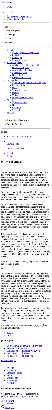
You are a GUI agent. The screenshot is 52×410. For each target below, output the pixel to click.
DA (4, 136)
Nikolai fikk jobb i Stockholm (20, 356)
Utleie (14, 87)
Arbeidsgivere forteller (22, 70)
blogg (9, 156)
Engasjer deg (12, 378)
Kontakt (8, 42)
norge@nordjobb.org (29, 396)
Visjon (15, 95)
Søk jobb (9, 27)
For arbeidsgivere (12, 30)
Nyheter (15, 105)
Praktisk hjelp (18, 55)
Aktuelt (8, 38)
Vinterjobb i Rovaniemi (17, 348)
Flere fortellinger (8, 360)
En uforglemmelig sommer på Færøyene (24, 346)
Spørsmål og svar (19, 60)
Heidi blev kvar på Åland (18, 353)
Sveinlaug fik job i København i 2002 (23, 351)
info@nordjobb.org (9, 396)
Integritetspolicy (14, 380)
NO (14, 136)
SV (8, 136)
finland (10, 153)
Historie (15, 92)
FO (26, 136)
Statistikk (16, 110)
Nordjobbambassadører (22, 97)
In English (9, 407)
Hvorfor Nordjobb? (20, 67)
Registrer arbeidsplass (21, 77)
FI (18, 136)
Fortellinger (17, 57)
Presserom (16, 107)
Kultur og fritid (18, 85)
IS (22, 136)
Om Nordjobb (11, 34)
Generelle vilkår (19, 75)
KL (31, 136)
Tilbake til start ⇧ (8, 403)
